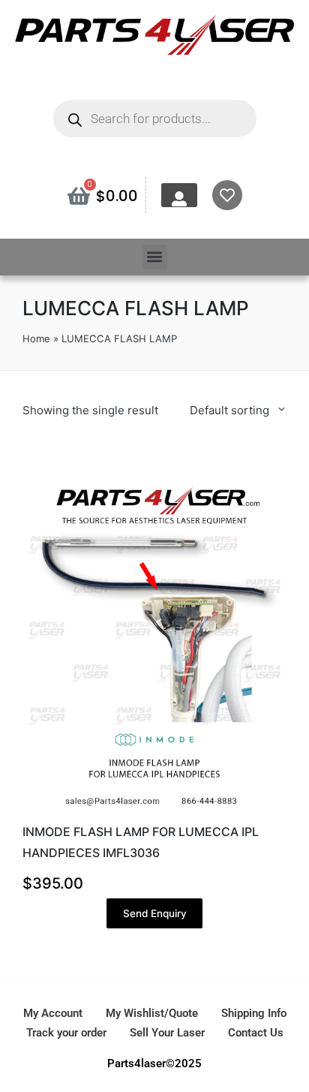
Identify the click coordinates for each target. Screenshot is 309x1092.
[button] (154, 257)
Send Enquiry (155, 913)
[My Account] (179, 198)
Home (36, 338)
